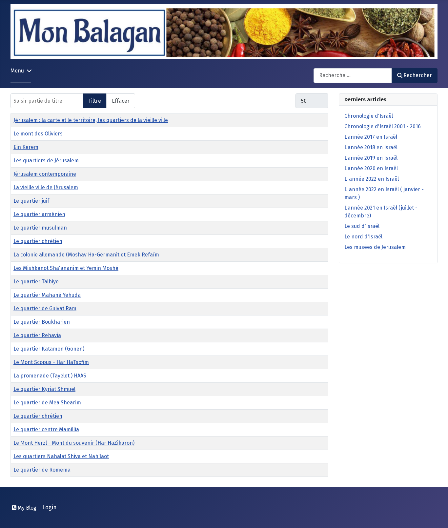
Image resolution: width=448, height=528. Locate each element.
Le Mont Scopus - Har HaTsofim (51, 362)
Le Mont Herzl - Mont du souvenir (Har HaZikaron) (73, 443)
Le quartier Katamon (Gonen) (48, 349)
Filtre (95, 101)
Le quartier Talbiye (36, 281)
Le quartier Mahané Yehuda (47, 295)
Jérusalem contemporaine (44, 174)
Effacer (121, 101)
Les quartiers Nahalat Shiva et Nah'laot (61, 456)
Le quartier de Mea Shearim (47, 402)
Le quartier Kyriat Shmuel (44, 389)
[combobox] (353, 75)
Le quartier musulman (40, 228)
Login (49, 507)
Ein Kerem (25, 147)
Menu (17, 71)
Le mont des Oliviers (38, 134)
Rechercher (417, 75)
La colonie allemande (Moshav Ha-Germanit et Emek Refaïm (86, 255)
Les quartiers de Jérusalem (46, 160)
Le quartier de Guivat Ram (44, 308)
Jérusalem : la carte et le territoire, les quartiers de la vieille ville (90, 120)
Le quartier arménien (39, 214)
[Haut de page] (436, 516)
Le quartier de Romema (42, 470)
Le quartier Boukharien (41, 322)
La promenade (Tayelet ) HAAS (49, 376)
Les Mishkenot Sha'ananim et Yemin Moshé (65, 268)
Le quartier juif (31, 201)
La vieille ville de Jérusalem (45, 187)
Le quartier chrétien (37, 241)
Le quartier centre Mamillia (46, 429)
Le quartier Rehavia (37, 335)
